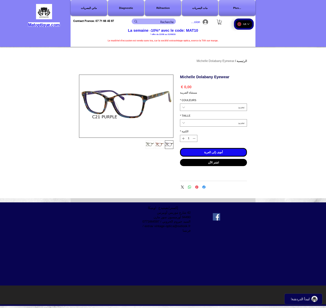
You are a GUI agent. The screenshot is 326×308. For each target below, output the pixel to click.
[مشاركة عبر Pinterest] (197, 187)
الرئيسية (242, 61)
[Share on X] (182, 187)
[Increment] (183, 138)
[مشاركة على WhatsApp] (189, 187)
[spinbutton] (188, 138)
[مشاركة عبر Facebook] (204, 187)
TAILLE (185, 115)
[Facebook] (216, 217)
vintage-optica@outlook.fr (172, 226)
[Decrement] (194, 138)
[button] (126, 8)
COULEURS (188, 100)
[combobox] (213, 107)
